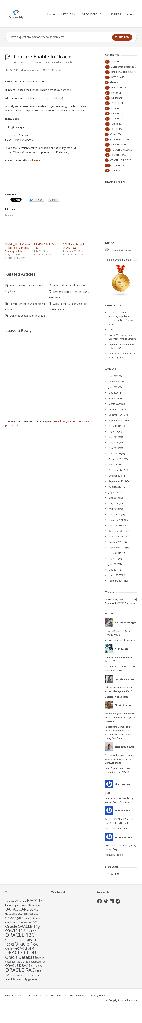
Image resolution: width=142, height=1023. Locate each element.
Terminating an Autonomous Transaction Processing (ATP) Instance (120, 717)
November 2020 (117, 381)
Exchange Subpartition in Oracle (27, 315)
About (130, 14)
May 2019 (113, 442)
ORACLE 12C (117, 113)
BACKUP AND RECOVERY (123, 71)
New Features (25, 922)
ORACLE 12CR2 (118, 118)
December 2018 (117, 470)
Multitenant (117, 97)
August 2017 (115, 553)
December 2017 (117, 530)
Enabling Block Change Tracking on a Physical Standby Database (18, 247)
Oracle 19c (116, 128)
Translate (130, 603)
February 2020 (116, 409)
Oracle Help (59, 892)
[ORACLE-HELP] (16, 13)
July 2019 (113, 431)
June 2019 (114, 436)
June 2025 (114, 376)
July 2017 (113, 558)
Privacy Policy (98, 995)
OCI (35, 922)
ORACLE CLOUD (91, 14)
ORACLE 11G (117, 108)
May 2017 (113, 569)
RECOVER (17, 975)
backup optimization (16, 905)
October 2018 (115, 475)
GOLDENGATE (118, 87)
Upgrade (30, 979)
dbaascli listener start (116, 828)
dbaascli (10, 913)
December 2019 (117, 414)
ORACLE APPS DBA (119, 139)
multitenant (12, 922)
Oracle (11, 926)
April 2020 (114, 398)
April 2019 (114, 448)
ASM (18, 900)
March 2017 (115, 575)
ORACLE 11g (29, 926)
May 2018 (113, 503)
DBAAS (34, 909)
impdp (27, 918)
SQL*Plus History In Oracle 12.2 (74, 245)
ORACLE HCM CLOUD (121, 160)
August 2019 (115, 425)
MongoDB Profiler (114, 854)
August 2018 (115, 486)
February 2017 (116, 580)
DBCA (19, 914)
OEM (40, 922)
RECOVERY (31, 974)
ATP (24, 901)
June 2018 (114, 497)
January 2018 (115, 525)
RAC (8, 975)
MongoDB (116, 92)
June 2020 (114, 387)
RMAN (10, 979)
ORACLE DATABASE (30, 62)
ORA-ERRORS (118, 103)
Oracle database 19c (34, 961)
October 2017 (115, 542)
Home (51, 14)
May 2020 (113, 392)
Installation (35, 918)
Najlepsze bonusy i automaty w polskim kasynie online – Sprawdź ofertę (120, 759)
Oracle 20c (115, 134)
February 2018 (116, 519)
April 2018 (114, 508)
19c (7, 901)
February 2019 (116, 459)
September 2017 (117, 547)
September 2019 (117, 420)
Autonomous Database (123, 66)
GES (36, 913)
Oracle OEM (36, 966)
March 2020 (115, 403)
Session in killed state (116, 696)
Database (34, 905)
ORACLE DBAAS (119, 154)
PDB (38, 971)
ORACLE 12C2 (15, 939)
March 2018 (115, 514)
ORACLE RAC (118, 165)
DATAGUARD (118, 77)
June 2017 (114, 564)
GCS (31, 914)
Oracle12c (31, 931)
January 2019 (115, 464)
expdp (25, 913)
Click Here (34, 160)
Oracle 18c (116, 123)
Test (111, 329)
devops (114, 82)
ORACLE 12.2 (15, 930)
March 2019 (115, 453)
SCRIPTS (115, 14)
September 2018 (117, 481)
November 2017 (117, 536)
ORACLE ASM (25, 948)
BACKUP (35, 900)
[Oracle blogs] (121, 295)
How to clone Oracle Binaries (69, 285)
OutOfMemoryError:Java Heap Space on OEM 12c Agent (118, 772)
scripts (19, 979)
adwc (12, 901)
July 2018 (113, 492)
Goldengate (14, 917)
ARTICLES (67, 14)
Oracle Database (21, 957)
